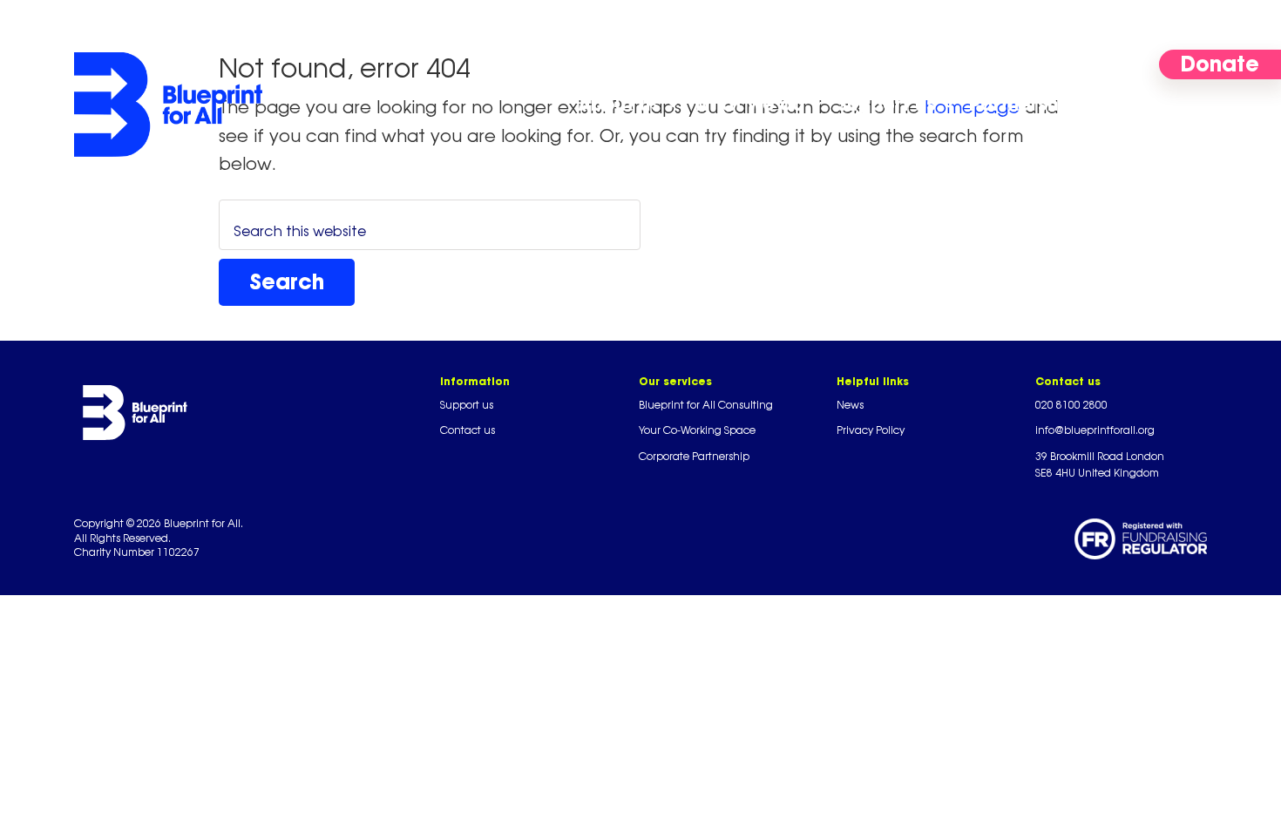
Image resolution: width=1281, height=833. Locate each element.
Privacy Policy (871, 430)
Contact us (467, 430)
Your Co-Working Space (697, 430)
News (850, 404)
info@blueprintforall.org (1095, 430)
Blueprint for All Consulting (706, 404)
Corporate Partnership (694, 456)
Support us (466, 404)
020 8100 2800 (1071, 404)
